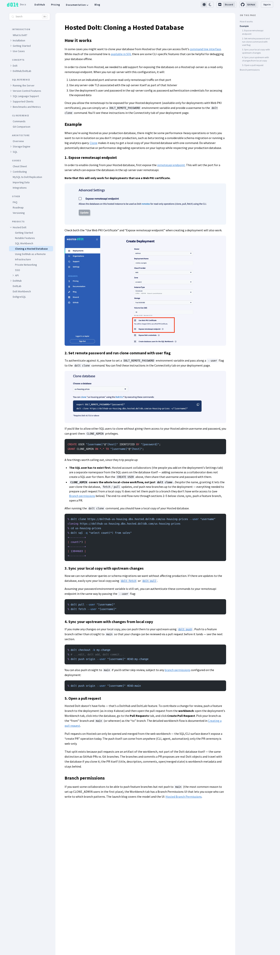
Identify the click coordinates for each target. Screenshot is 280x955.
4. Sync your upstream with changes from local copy (255, 59)
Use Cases (19, 51)
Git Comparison (21, 126)
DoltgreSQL (19, 296)
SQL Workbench (24, 243)
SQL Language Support (26, 96)
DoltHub (39, 4)
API (17, 275)
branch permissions (177, 670)
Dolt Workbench (22, 291)
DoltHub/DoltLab (22, 71)
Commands (19, 121)
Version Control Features (27, 90)
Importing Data (21, 182)
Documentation (76, 4)
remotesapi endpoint (171, 165)
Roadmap (18, 207)
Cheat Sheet (20, 166)
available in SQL (121, 54)
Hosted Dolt (19, 227)
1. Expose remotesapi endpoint (252, 32)
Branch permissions (82, 496)
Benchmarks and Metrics (27, 107)
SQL (15, 152)
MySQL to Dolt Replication (27, 177)
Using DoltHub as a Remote (30, 254)
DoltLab (17, 286)
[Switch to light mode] (204, 4)
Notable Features (25, 238)
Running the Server (23, 85)
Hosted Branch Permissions (184, 796)
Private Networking (26, 264)
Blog (97, 4)
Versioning (19, 213)
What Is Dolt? (20, 35)
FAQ (15, 202)
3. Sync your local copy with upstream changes (256, 51)
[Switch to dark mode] (210, 4)
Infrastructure (23, 259)
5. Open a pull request (252, 65)
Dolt (15, 65)
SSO (17, 270)
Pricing (55, 4)
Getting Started (22, 45)
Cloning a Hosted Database (31, 248)
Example (244, 26)
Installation (19, 40)
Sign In (267, 4)
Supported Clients (23, 101)
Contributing (20, 171)
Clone (93, 143)
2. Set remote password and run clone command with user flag (256, 42)
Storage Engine (21, 146)
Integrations (20, 187)
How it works (246, 21)
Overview (18, 141)
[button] (11, 40)
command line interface (205, 49)
